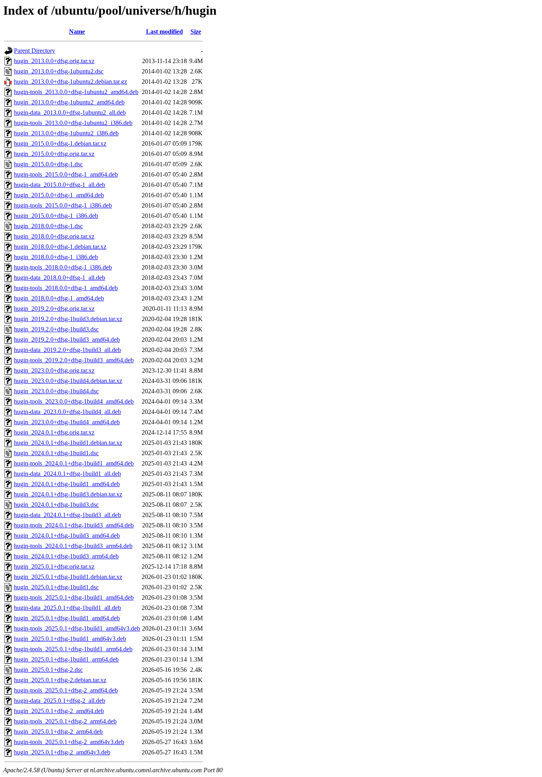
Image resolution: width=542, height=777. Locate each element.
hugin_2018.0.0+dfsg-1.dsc (48, 226)
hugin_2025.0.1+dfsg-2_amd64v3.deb (62, 752)
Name (77, 31)
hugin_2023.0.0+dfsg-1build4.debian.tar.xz (68, 380)
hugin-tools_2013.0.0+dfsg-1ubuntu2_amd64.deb (76, 91)
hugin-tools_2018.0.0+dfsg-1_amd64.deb (66, 288)
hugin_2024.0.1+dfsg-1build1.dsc (56, 453)
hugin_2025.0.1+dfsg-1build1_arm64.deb (66, 659)
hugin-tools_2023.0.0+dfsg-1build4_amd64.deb (74, 401)
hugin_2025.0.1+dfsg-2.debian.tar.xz (60, 680)
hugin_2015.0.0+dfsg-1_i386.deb (56, 215)
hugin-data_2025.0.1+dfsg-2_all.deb (59, 700)
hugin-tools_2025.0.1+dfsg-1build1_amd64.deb (74, 597)
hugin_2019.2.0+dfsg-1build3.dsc (56, 329)
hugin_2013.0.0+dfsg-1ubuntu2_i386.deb (66, 133)
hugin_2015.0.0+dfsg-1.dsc (48, 164)
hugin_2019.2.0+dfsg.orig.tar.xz (54, 308)
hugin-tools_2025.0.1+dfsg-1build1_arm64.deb (73, 649)
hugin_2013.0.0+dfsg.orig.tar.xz (54, 61)
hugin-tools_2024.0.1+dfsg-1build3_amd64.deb (74, 525)
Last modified (164, 31)
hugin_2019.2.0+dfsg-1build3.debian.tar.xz (68, 318)
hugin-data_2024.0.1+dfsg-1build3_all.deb (67, 515)
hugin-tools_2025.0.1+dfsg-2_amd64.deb (66, 690)
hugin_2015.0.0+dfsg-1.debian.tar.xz (60, 143)
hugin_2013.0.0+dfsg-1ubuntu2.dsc (59, 71)
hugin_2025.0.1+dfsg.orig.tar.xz (54, 566)
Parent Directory (34, 50)
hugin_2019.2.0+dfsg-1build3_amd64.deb (67, 339)
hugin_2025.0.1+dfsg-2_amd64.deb (59, 711)
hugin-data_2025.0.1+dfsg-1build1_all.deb (67, 607)
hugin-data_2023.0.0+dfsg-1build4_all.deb (67, 411)
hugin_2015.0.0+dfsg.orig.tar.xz (54, 153)
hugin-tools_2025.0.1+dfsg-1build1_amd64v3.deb (77, 628)
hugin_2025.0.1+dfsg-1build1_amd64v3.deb (70, 638)
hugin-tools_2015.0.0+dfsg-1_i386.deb (63, 205)
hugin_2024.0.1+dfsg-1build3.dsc (56, 504)
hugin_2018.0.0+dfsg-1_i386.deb (56, 257)
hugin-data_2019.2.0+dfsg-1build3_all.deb (67, 349)
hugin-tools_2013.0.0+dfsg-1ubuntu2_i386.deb (73, 122)
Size (195, 31)
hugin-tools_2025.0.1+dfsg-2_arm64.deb (65, 721)
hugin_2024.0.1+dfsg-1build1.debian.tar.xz (68, 442)
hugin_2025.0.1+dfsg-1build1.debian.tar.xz (68, 576)
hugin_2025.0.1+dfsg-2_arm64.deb (58, 731)
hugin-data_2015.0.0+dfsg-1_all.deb (59, 184)
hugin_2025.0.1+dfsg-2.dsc (48, 669)
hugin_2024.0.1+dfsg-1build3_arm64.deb (66, 556)
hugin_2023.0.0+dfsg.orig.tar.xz (54, 370)
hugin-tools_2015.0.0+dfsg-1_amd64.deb (66, 174)
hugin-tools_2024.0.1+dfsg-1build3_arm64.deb (73, 545)
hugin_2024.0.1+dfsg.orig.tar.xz (54, 432)
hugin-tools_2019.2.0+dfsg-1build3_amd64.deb (74, 360)
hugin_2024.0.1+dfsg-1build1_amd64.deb (67, 484)
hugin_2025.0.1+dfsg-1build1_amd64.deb (67, 618)
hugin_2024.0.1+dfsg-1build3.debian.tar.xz (68, 494)
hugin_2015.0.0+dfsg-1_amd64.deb (59, 195)
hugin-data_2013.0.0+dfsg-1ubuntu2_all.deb (70, 112)
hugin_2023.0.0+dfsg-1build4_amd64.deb (67, 422)
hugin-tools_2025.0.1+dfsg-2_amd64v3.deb (69, 742)
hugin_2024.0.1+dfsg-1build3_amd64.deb (67, 535)
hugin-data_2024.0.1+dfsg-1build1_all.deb (67, 473)
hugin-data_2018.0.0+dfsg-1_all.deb (59, 277)
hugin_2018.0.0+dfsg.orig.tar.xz (54, 236)
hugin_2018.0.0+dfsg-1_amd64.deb (59, 298)
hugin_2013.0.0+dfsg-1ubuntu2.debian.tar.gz (70, 81)
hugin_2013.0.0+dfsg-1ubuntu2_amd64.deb (69, 102)
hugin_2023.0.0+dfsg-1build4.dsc (56, 391)
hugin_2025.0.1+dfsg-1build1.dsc (56, 587)
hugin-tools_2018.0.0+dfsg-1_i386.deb (63, 267)
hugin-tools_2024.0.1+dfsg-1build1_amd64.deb (74, 463)
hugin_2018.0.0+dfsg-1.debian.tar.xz (60, 246)
